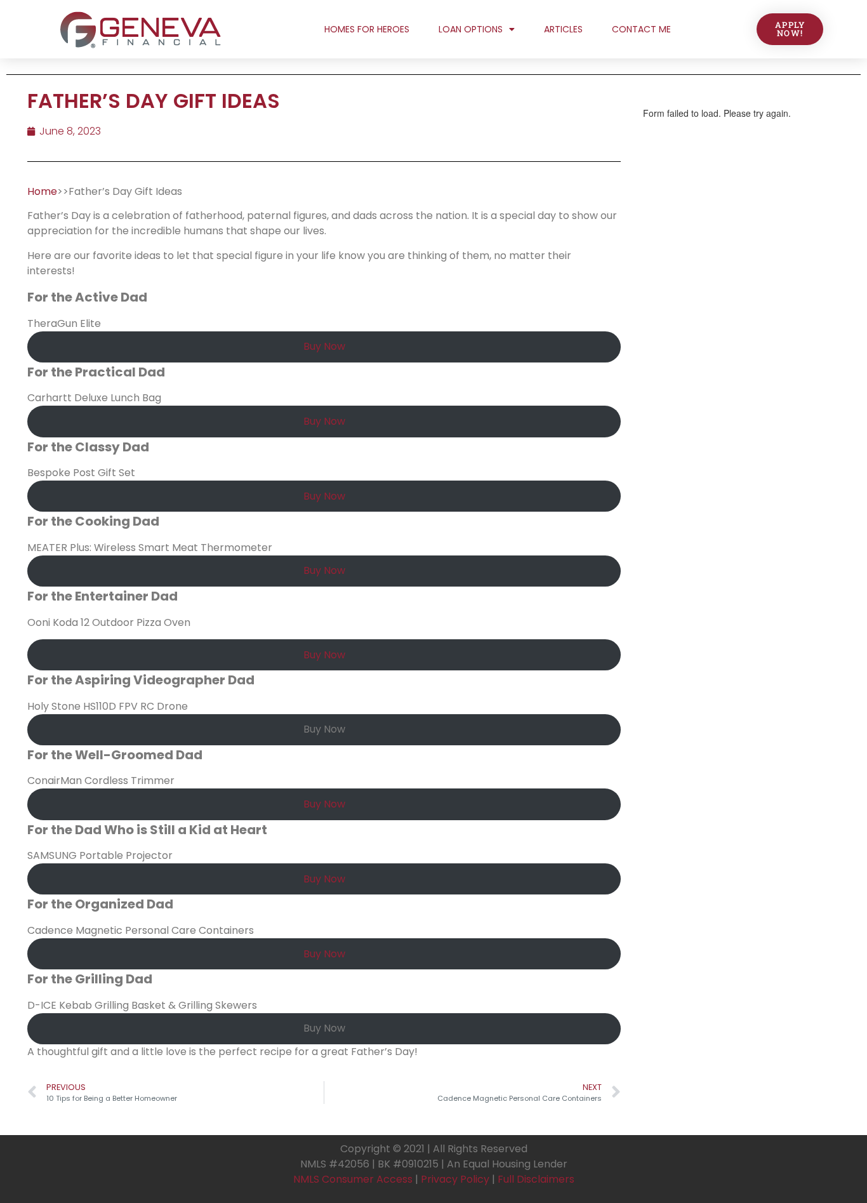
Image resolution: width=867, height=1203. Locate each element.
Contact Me (641, 29)
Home (42, 191)
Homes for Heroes (366, 29)
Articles (563, 29)
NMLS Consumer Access (353, 1179)
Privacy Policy (455, 1179)
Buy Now (324, 346)
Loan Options (471, 29)
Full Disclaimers (536, 1179)
